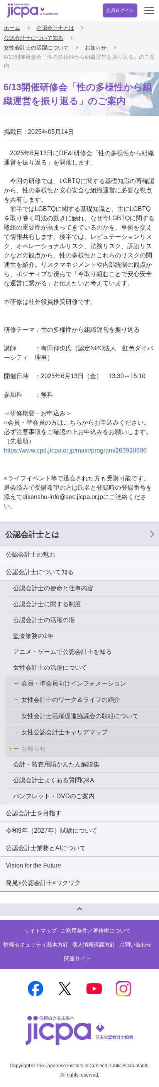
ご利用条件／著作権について (96, 931)
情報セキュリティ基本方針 (35, 944)
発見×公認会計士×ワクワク (43, 883)
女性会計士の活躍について (36, 48)
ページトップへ (13, 906)
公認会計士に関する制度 (47, 604)
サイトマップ (40, 931)
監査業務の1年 (33, 636)
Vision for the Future (33, 865)
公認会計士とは (55, 28)
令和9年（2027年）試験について (51, 830)
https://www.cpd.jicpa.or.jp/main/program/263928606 (75, 450)
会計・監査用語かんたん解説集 (56, 764)
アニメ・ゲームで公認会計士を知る (62, 651)
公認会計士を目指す (33, 813)
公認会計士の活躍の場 (44, 620)
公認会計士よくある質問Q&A (53, 780)
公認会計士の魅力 (30, 554)
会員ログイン (120, 10)
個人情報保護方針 (93, 944)
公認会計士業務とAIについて (46, 848)
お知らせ (96, 48)
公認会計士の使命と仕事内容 (53, 588)
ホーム (12, 28)
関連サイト (77, 958)
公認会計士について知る (33, 38)
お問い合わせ (135, 944)
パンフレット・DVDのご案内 (54, 796)
